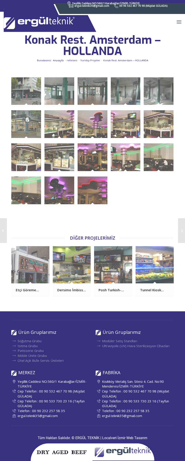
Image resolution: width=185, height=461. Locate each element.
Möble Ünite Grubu (32, 355)
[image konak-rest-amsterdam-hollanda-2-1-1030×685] (61, 93)
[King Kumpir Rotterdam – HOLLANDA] (3, 230)
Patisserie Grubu (31, 350)
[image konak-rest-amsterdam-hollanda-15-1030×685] (160, 160)
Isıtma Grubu (28, 346)
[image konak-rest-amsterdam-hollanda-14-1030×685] (127, 160)
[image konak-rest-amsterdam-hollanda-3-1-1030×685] (94, 93)
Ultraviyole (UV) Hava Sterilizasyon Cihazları (135, 346)
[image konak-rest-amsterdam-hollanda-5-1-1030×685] (160, 93)
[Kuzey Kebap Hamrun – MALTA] (181, 230)
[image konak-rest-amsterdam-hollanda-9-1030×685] (127, 126)
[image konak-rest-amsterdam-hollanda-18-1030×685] (94, 193)
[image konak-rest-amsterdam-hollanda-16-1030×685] (27, 193)
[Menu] (179, 22)
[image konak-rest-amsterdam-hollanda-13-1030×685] (94, 160)
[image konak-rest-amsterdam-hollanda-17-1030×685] (61, 193)
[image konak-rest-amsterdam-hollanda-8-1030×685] (94, 126)
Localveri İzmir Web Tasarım (124, 438)
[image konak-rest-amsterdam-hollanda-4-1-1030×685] (127, 93)
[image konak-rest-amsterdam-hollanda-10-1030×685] (160, 126)
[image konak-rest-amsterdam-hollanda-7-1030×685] (61, 126)
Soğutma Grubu (30, 341)
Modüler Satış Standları (119, 341)
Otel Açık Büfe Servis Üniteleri (41, 360)
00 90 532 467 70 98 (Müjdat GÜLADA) (143, 6)
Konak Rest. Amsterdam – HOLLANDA (93, 45)
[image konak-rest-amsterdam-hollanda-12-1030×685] (61, 160)
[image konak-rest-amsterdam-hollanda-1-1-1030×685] (27, 93)
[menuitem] (89, 6)
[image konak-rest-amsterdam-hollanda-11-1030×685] (27, 160)
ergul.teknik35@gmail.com (91, 6)
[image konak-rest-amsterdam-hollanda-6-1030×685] (27, 126)
